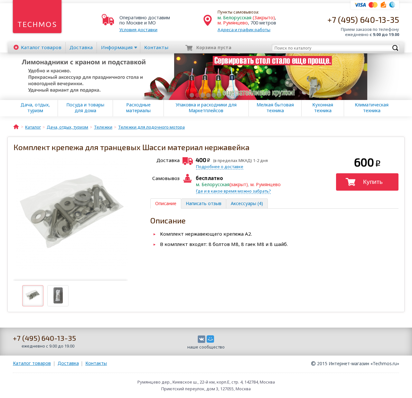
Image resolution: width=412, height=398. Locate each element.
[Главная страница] (16, 126)
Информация (117, 47)
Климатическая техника (372, 108)
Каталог (41, 47)
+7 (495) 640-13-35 (363, 19)
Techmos (37, 24)
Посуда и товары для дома (85, 108)
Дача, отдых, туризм (35, 108)
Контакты (156, 47)
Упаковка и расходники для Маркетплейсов (206, 108)
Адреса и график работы (244, 29)
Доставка (81, 47)
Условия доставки (138, 29)
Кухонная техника (322, 108)
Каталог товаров (32, 363)
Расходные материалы (138, 108)
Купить (373, 181)
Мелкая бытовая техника (275, 108)
